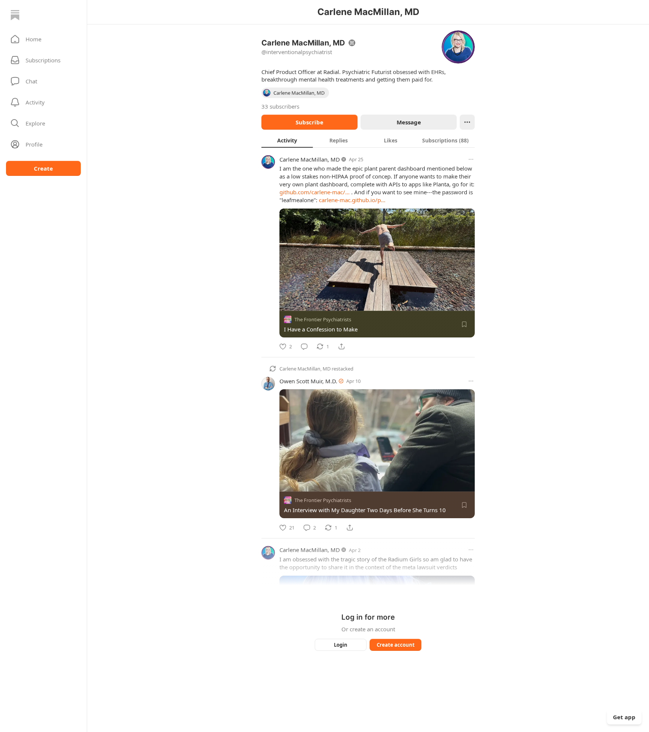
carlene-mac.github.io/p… (352, 200)
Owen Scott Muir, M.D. (308, 381)
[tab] (287, 140)
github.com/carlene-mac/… (314, 192)
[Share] (341, 346)
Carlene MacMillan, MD (309, 159)
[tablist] (368, 140)
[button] (43, 39)
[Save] (464, 324)
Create (43, 168)
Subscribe (309, 122)
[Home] (15, 15)
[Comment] (304, 346)
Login (340, 644)
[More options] (471, 159)
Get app (624, 717)
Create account (396, 644)
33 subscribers (280, 106)
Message (409, 122)
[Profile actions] (467, 122)
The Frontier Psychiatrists (322, 319)
